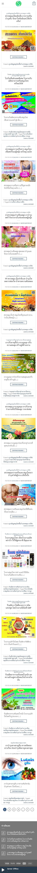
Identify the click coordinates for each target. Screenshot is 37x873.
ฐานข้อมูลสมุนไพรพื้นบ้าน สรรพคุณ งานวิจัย (19, 13)
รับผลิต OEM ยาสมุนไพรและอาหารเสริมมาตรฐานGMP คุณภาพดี (18, 75)
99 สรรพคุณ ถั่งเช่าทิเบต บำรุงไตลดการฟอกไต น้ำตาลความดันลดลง (18, 279)
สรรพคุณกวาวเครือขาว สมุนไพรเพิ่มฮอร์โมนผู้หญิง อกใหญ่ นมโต (18, 150)
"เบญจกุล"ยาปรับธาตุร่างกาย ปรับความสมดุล (18, 340)
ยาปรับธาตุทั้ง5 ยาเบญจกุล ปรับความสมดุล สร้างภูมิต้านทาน (19, 343)
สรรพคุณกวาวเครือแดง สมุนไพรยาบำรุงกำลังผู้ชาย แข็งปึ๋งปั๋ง (18, 473)
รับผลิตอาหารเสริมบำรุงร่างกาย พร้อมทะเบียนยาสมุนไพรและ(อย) (18, 534)
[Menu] (3, 3)
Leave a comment (29, 66)
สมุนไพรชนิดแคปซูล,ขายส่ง (18, 743)
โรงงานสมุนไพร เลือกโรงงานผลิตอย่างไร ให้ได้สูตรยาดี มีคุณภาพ (18, 539)
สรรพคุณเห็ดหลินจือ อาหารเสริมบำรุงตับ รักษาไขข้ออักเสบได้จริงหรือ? (18, 18)
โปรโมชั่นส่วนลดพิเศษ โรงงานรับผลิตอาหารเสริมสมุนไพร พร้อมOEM (18, 81)
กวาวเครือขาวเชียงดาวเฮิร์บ (16, 202)
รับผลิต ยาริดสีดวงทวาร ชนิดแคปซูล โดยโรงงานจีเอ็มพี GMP (18, 606)
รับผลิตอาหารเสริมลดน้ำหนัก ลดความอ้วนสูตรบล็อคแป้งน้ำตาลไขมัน (18, 677)
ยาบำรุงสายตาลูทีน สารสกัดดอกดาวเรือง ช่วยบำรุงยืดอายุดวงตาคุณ (18, 746)
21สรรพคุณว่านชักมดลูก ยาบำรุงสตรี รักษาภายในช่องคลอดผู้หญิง (18, 216)
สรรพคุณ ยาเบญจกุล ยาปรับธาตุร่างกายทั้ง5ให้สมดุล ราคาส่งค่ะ (18, 407)
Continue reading (18, 57)
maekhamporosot (26, 26)
